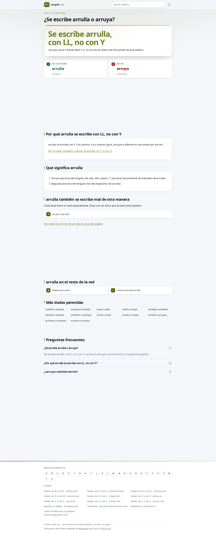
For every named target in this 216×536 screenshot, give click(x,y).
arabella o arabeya (54, 309)
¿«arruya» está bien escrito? (61, 371)
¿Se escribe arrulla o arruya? (61, 348)
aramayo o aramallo (81, 309)
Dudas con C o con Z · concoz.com (147, 501)
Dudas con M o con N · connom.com (148, 491)
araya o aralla (103, 309)
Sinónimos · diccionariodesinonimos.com (107, 506)
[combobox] (138, 4)
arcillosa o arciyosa (157, 315)
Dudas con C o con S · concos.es (59, 501)
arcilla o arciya (104, 315)
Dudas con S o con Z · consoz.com (103, 501)
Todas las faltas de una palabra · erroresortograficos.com (60, 513)
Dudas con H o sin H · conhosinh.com (105, 491)
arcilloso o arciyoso (80, 320)
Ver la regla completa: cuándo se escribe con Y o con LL (80, 151)
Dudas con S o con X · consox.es (146, 496)
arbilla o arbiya (129, 309)
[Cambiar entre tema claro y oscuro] (169, 4)
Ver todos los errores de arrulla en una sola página (73, 223)
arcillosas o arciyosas (55, 320)
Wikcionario (83, 528)
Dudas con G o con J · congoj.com (103, 496)
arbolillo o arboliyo (54, 315)
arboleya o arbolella (158, 309)
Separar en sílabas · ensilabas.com (61, 506)
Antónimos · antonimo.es (143, 506)
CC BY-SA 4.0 (105, 528)
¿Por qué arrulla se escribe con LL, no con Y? (70, 363)
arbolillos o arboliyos (81, 315)
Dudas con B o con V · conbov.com (60, 491)
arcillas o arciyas (130, 315)
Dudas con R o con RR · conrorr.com (61, 496)
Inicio (46, 13)
